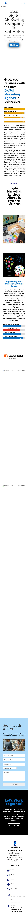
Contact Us (14, 888)
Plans (12, 883)
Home (12, 869)
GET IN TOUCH (14, 825)
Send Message (14, 784)
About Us (13, 874)
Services (12, 879)
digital (10, 320)
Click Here (14, 45)
